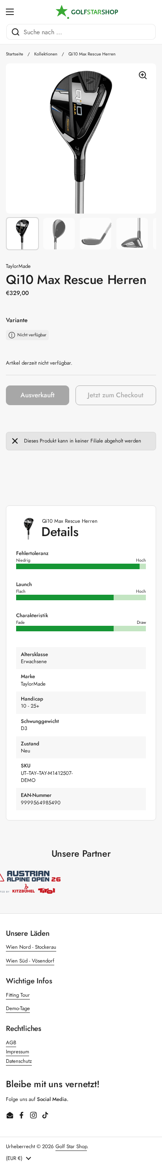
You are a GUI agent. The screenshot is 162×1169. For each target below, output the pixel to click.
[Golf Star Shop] (87, 12)
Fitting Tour (18, 995)
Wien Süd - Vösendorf (30, 960)
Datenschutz (19, 1061)
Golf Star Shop (71, 1146)
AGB (11, 1042)
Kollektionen (45, 54)
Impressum (17, 1051)
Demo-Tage (18, 1008)
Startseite (14, 54)
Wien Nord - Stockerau (31, 947)
